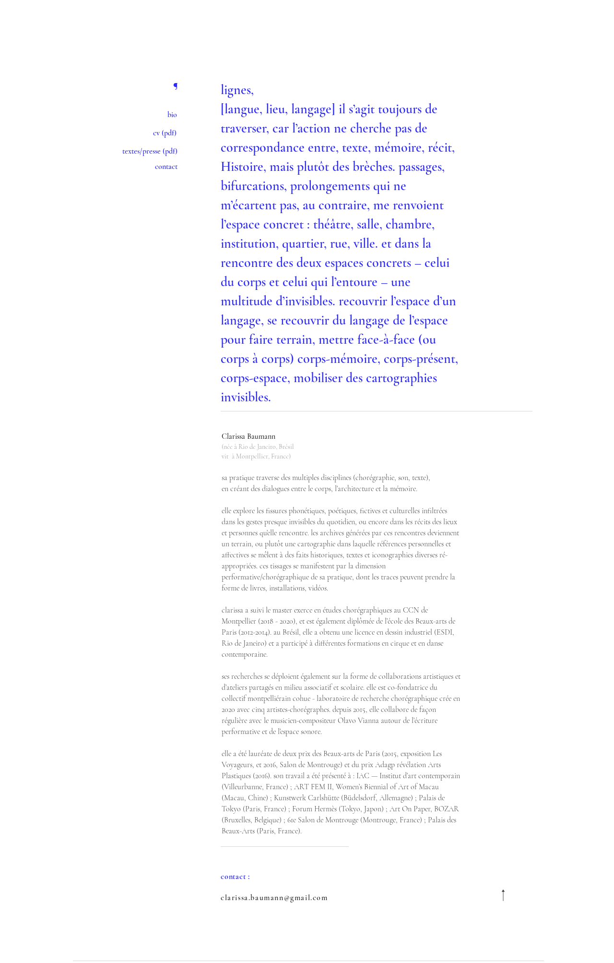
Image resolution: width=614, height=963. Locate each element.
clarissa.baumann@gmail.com (274, 898)
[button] (133, 151)
